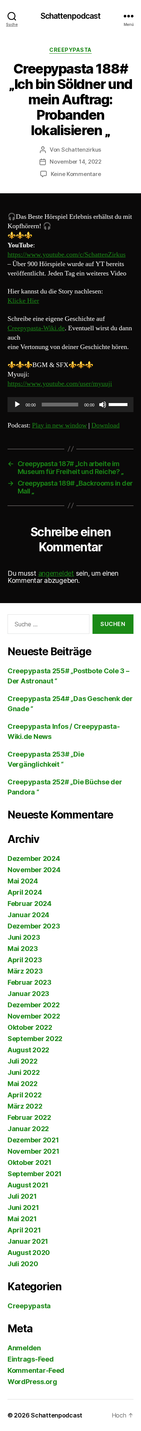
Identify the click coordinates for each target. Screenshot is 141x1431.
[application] (70, 404)
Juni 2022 (24, 1072)
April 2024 (25, 892)
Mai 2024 (23, 881)
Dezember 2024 (34, 858)
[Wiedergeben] (17, 404)
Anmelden (24, 1348)
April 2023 (25, 960)
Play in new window (59, 425)
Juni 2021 (23, 1207)
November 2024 (34, 870)
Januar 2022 (28, 1129)
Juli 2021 (22, 1196)
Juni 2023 (24, 937)
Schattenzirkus (81, 149)
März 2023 (25, 971)
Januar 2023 (28, 994)
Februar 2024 (30, 903)
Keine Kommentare (76, 174)
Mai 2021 (22, 1219)
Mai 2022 (23, 1084)
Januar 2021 (28, 1241)
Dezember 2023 (34, 926)
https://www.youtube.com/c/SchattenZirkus (67, 254)
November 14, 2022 (76, 161)
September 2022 (35, 1039)
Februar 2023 (30, 982)
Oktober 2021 (30, 1162)
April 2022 (24, 1095)
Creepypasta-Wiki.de (36, 328)
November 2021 (33, 1151)
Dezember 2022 (34, 1005)
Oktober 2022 (30, 1027)
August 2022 (28, 1050)
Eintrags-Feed (31, 1359)
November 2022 (34, 1016)
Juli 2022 (23, 1061)
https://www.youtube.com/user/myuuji (60, 383)
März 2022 (25, 1106)
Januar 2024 (28, 915)
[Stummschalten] (102, 404)
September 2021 (35, 1174)
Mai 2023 (23, 948)
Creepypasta (70, 50)
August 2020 (29, 1252)
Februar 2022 (29, 1117)
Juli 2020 (23, 1264)
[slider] (119, 404)
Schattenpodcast (71, 16)
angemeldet (56, 573)
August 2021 (28, 1185)
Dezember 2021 (33, 1140)
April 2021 (24, 1230)
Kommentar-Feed (36, 1370)
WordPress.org (32, 1382)
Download (105, 425)
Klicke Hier (23, 300)
